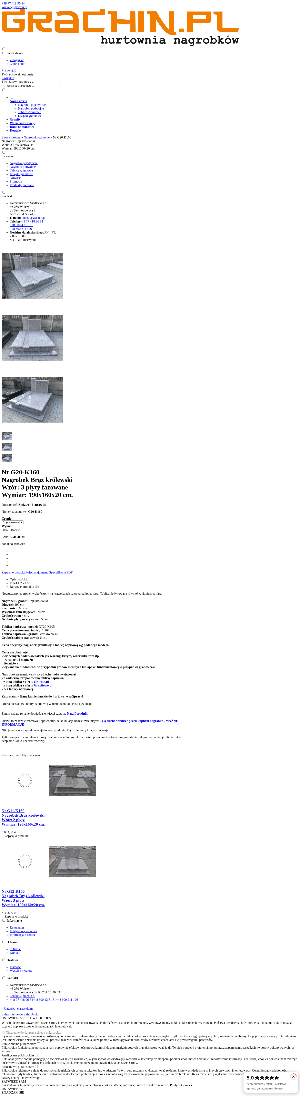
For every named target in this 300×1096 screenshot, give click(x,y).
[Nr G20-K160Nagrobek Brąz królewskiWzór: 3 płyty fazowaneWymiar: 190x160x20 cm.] (32, 305)
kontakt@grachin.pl (14, 7)
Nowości (15, 177)
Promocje (16, 181)
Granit (6, 518)
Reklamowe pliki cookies (18, 1066)
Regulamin (17, 927)
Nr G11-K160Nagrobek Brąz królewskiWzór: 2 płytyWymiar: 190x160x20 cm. (23, 817)
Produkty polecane (22, 185)
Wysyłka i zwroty (21, 970)
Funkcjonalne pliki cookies (19, 1044)
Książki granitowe (29, 115)
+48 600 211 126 (21, 228)
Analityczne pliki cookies (18, 1055)
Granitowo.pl (43, 685)
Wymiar (7, 526)
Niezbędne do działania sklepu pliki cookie (33, 1032)
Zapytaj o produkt (13, 572)
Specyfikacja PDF (61, 572)
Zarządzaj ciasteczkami (18, 1008)
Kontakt (7, 196)
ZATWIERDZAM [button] (14, 1081)
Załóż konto (17, 63)
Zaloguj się (17, 60)
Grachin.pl (41, 681)
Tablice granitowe (29, 112)
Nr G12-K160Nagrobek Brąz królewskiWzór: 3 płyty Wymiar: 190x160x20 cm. (23, 898)
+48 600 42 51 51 (21, 225)
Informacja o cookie (23, 935)
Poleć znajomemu (37, 572)
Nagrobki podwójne (31, 108)
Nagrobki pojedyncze (32, 104)
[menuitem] (124, 106)
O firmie (15, 949)
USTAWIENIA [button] (12, 1088)
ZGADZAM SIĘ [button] (13, 1092)
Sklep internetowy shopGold (20, 1014)
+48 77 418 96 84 (13, 3)
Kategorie (8, 156)
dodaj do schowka (13, 544)
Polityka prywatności (23, 931)
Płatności (15, 967)
